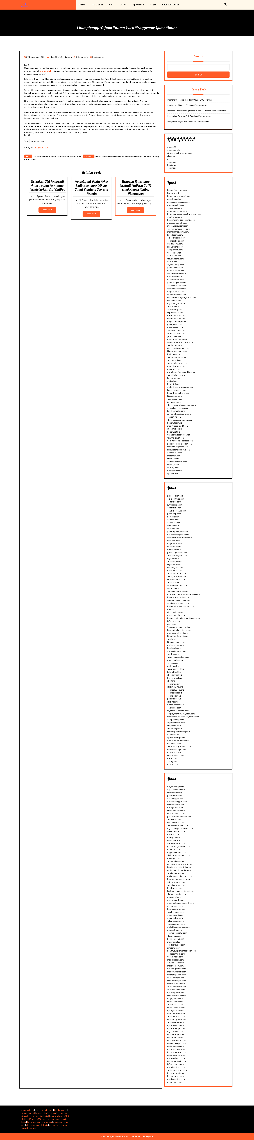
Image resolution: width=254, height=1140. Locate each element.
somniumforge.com (176, 885)
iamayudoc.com (174, 300)
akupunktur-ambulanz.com (179, 600)
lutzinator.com (173, 378)
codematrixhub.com (176, 1013)
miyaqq (64, 1125)
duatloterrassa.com (176, 366)
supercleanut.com (175, 312)
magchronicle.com (175, 960)
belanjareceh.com (175, 807)
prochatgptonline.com (177, 552)
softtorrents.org (174, 360)
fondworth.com (174, 819)
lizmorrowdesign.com (177, 390)
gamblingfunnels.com (177, 511)
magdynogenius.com (176, 972)
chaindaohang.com (175, 612)
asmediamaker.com (176, 843)
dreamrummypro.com (177, 801)
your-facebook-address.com (180, 441)
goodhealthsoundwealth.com (180, 903)
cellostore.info (173, 840)
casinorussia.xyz (174, 684)
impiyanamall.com (175, 247)
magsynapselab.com (176, 975)
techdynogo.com (175, 957)
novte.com (172, 624)
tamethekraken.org (176, 375)
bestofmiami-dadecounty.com (181, 220)
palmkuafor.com (174, 795)
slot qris (44, 1125)
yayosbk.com (173, 663)
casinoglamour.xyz (175, 690)
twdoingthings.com (176, 924)
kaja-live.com (173, 558)
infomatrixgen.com (175, 1034)
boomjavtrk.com (174, 470)
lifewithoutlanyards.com (178, 636)
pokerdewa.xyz (174, 699)
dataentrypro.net (175, 798)
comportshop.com (175, 720)
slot (111, 4)
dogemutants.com (175, 915)
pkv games (97, 4)
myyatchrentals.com (176, 852)
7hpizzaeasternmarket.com (179, 627)
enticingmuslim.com (176, 900)
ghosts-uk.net (173, 523)
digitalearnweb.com (176, 789)
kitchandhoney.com (176, 642)
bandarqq (171, 165)
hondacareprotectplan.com (179, 867)
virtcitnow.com (174, 546)
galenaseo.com (174, 708)
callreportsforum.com (177, 462)
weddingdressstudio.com (178, 657)
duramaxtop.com (175, 918)
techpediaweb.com (176, 990)
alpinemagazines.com (177, 585)
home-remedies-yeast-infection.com (184, 214)
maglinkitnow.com (175, 966)
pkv (169, 159)
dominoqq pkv (173, 150)
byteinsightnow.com (176, 1052)
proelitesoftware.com (177, 339)
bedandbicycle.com (176, 315)
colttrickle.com (174, 502)
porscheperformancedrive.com (181, 372)
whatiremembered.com (178, 603)
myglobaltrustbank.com (178, 711)
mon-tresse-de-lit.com (177, 426)
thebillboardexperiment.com (180, 420)
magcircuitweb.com (176, 984)
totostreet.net (174, 253)
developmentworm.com (178, 740)
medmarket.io (173, 942)
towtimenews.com (175, 873)
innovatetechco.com (176, 995)
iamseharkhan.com (175, 822)
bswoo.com (172, 764)
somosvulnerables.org (177, 363)
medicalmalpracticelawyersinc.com (183, 717)
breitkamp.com (174, 354)
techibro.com (173, 582)
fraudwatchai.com (175, 259)
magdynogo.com (175, 1082)
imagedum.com (174, 402)
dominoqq (171, 162)
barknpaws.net (174, 837)
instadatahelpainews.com (178, 450)
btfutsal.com (173, 517)
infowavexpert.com (176, 1007)
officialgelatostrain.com (178, 408)
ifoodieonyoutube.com (177, 223)
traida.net (171, 639)
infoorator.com (174, 621)
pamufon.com (173, 369)
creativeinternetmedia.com (179, 537)
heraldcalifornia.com (176, 318)
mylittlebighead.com (176, 303)
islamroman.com (174, 570)
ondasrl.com (172, 381)
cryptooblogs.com (175, 265)
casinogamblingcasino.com (179, 870)
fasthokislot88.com (176, 330)
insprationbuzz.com (176, 813)
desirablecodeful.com (177, 933)
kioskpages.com (174, 396)
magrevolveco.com (176, 1058)
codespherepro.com (176, 1043)
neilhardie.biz (173, 666)
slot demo (172, 156)
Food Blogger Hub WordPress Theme (119, 1136)
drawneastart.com (175, 327)
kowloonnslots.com (176, 579)
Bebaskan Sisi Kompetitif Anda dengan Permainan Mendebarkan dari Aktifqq (47, 185)
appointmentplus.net (176, 737)
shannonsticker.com (176, 810)
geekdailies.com (174, 453)
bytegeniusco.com (175, 1010)
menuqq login (27, 1110)
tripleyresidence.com (176, 357)
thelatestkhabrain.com (177, 825)
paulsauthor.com (174, 930)
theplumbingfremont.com (179, 746)
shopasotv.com (174, 726)
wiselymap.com (174, 549)
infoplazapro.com (175, 1001)
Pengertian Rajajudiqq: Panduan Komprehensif (188, 121)
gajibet (24, 1128)
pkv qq (33, 1128)
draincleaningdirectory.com (179, 876)
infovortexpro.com (175, 1064)
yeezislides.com (174, 208)
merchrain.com (174, 456)
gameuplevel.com (175, 267)
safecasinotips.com (176, 333)
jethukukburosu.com (176, 882)
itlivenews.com (174, 743)
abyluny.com (173, 468)
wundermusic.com (175, 279)
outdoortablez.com (176, 945)
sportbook (138, 4)
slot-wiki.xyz (172, 702)
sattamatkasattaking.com (179, 414)
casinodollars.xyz (174, 693)
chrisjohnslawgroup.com (178, 348)
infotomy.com (173, 948)
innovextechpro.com (176, 980)
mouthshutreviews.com (178, 232)
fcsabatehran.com (175, 912)
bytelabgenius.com (176, 992)
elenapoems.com (175, 906)
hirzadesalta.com (175, 235)
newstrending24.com (177, 749)
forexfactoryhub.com (177, 555)
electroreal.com (174, 217)
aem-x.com (172, 262)
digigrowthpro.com (176, 499)
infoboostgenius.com (177, 1019)
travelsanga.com (174, 728)
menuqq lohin (46, 71)
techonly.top (173, 529)
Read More (47, 210)
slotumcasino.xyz (175, 687)
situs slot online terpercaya (179, 153)
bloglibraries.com (175, 888)
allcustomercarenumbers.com (180, 342)
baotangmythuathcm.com (179, 879)
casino (123, 4)
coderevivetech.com (176, 1055)
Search (198, 56)
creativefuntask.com (176, 288)
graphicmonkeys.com (176, 321)
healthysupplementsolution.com (181, 951)
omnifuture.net (174, 508)
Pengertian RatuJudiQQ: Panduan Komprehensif (189, 116)
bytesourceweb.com (176, 1049)
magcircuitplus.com (176, 1067)
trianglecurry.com (175, 399)
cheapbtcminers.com (176, 294)
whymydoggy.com (175, 787)
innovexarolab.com (175, 1037)
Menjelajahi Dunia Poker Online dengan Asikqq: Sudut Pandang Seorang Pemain (91, 187)
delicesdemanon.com (177, 651)
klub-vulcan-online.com (177, 351)
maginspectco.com (176, 1079)
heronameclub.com (176, 939)
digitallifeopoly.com (176, 238)
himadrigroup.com (175, 567)
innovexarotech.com (176, 1061)
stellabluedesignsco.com (178, 927)
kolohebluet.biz (174, 672)
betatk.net (172, 758)
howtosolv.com (174, 648)
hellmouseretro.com (176, 909)
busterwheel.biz (174, 678)
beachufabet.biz (174, 423)
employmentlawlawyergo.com (181, 714)
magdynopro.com (175, 998)
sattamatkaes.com (175, 861)
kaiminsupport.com (175, 804)
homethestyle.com (176, 271)
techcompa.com (174, 561)
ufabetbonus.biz (174, 752)
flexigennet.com (174, 936)
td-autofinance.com (176, 573)
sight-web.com (174, 564)
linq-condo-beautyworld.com (180, 606)
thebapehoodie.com (176, 894)
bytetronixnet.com (175, 1073)
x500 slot (30, 1119)
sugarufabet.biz (174, 429)
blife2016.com (173, 384)
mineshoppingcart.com (177, 226)
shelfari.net (172, 681)
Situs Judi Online (170, 4)
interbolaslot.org (174, 793)
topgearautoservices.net (178, 435)
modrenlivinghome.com (177, 447)
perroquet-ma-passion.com (179, 444)
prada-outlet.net (175, 496)
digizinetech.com (175, 1031)
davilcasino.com (174, 256)
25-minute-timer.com (177, 285)
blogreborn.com (174, 543)
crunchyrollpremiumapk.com (179, 864)
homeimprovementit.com (178, 196)
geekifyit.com (173, 858)
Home (82, 4)
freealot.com (173, 306)
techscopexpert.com (176, 986)
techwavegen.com (175, 1022)
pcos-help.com (174, 514)
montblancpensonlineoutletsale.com (183, 594)
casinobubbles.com (176, 241)
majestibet (54, 1125)
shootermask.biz (174, 675)
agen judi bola (42, 1113)
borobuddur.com (174, 277)
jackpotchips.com (175, 336)
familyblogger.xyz (175, 345)
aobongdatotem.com (177, 211)
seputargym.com (175, 244)
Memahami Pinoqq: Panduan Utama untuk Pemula (189, 100)
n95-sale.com (173, 540)
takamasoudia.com (175, 921)
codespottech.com (176, 954)
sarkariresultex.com (176, 831)
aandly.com (172, 761)
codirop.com (173, 520)
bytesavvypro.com (175, 1025)
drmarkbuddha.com (176, 615)
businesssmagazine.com (178, 535)
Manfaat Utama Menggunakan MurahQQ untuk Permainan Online (196, 111)
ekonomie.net (173, 734)
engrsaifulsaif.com (175, 291)
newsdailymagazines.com (178, 202)
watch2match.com (175, 705)
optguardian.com (175, 250)
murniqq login (42, 1116)
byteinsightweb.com (176, 969)
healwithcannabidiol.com (178, 393)
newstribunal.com (175, 199)
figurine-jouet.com (175, 438)
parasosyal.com (174, 897)
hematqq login (55, 1116)
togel (153, 4)
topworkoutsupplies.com (178, 229)
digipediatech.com (175, 963)
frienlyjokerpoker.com (177, 576)
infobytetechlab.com (177, 1040)
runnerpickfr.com (175, 505)
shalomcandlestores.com (178, 855)
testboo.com (173, 654)
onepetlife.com (174, 417)
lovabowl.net (173, 193)
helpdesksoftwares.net (177, 190)
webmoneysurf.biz (175, 669)
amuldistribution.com (176, 273)
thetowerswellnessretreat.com (181, 405)
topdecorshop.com (176, 722)
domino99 (171, 147)
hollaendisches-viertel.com (179, 630)
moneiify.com (173, 849)
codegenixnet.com (175, 1046)
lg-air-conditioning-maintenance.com (184, 618)
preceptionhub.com (176, 205)
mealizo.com (173, 834)
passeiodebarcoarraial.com (179, 816)
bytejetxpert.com (175, 1076)
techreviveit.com (175, 1004)
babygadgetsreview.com (178, 597)
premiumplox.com (175, 660)
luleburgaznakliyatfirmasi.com (180, 891)
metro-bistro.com (175, 645)
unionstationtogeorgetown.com (181, 297)
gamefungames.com (176, 282)
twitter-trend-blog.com (178, 591)
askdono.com (173, 526)
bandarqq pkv (60, 1110)
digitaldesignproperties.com (180, 828)
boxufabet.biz (173, 432)
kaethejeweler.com (176, 411)
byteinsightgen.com (176, 1028)
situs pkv (39, 1110)
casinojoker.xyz (174, 696)
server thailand (28, 1113)
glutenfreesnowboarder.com (180, 387)
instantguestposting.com (178, 732)
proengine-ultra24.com (177, 633)
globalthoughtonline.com (178, 846)
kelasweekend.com (176, 755)
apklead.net (172, 474)
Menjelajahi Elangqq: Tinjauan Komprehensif (187, 105)
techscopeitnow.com (177, 1070)
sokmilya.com (173, 464)
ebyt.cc (170, 609)
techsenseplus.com (176, 1016)
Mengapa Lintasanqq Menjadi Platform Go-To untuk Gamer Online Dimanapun (135, 187)
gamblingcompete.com (177, 531)
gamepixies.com (174, 324)
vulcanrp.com (173, 588)
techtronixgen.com (176, 978)
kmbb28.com (173, 459)
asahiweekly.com (175, 309)
